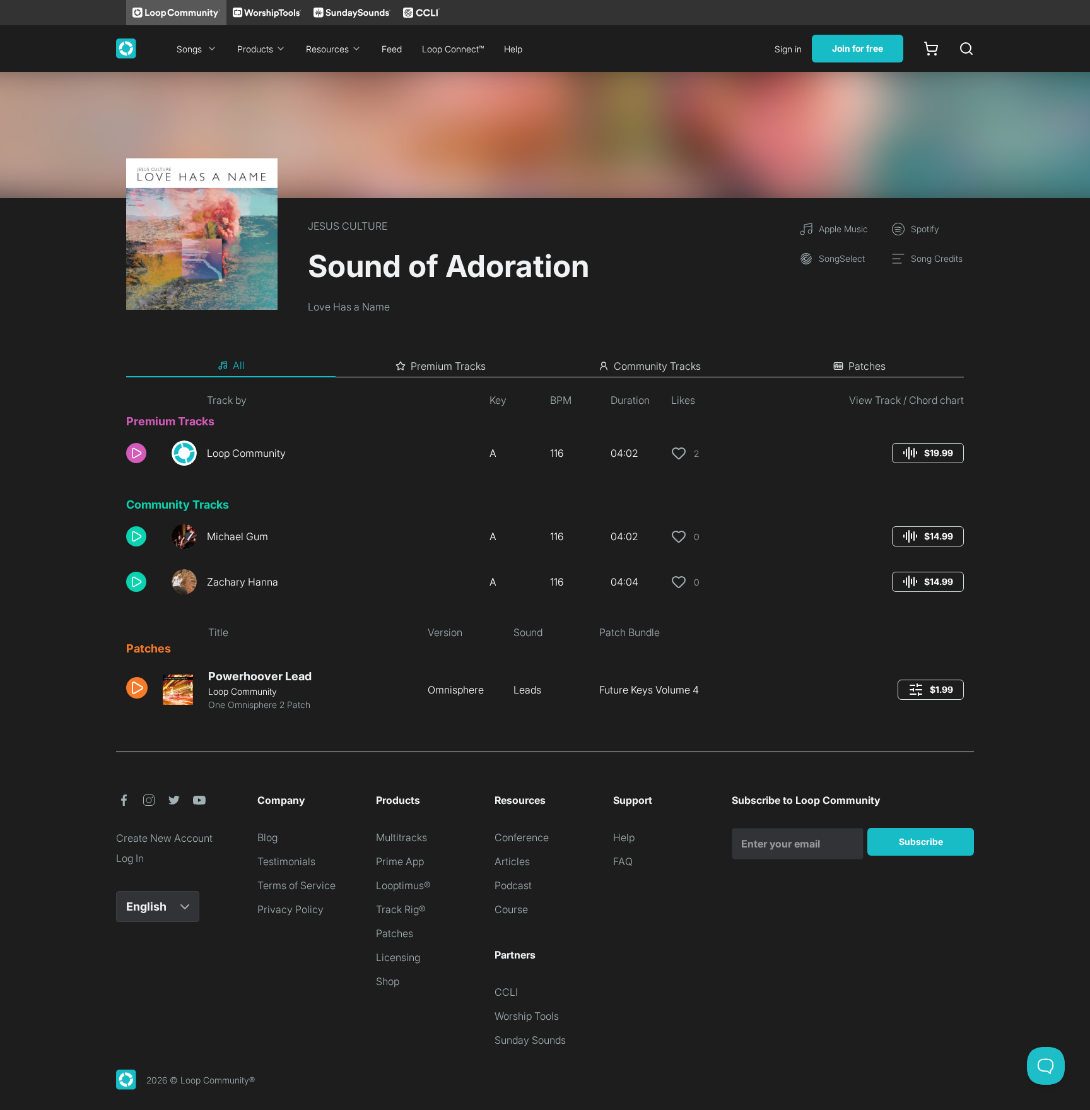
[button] (143, 453)
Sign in (788, 49)
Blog (267, 837)
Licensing (398, 957)
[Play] (136, 453)
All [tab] (239, 365)
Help (513, 49)
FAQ (623, 861)
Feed (392, 49)
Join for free (857, 48)
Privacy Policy (290, 909)
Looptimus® (403, 885)
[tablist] (545, 366)
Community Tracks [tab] (657, 366)
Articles (512, 861)
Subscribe (921, 841)
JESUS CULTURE (347, 226)
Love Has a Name (349, 306)
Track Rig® (401, 909)
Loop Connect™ (453, 49)
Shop (387, 981)
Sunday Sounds (530, 1040)
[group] (928, 453)
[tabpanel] (545, 557)
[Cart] (931, 48)
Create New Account (164, 838)
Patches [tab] (867, 366)
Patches (394, 933)
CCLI (506, 992)
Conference (522, 837)
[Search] (966, 48)
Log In (130, 858)
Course (511, 909)
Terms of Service (296, 885)
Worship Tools (527, 1016)
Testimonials (286, 861)
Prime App (400, 861)
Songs (189, 49)
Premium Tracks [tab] (448, 366)
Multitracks (401, 837)
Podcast (513, 885)
